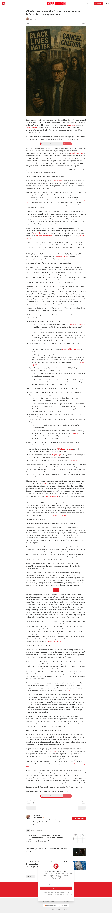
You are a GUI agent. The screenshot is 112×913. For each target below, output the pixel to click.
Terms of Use (64, 892)
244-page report (56, 455)
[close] (71, 864)
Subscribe (98, 3)
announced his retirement (71, 349)
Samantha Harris (55, 170)
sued (37, 254)
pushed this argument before (57, 641)
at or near (71, 125)
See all (29, 876)
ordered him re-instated (43, 236)
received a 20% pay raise (77, 324)
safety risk (36, 233)
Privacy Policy (68, 894)
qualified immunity (76, 153)
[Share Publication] (91, 3)
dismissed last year (62, 256)
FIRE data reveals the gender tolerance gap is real (40, 840)
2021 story (70, 690)
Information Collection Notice (55, 894)
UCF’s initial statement (65, 449)
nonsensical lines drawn (51, 205)
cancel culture (32, 127)
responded (76, 433)
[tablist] (34, 830)
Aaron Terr (33, 869)
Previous (32, 808)
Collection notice (64, 901)
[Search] (88, 3)
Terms (57, 901)
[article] (56, 840)
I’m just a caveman (52, 496)
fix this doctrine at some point (56, 515)
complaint (44, 483)
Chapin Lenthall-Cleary (39, 841)
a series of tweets (57, 181)
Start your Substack (51, 905)
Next (80, 808)
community (52, 751)
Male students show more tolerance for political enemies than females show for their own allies (45, 836)
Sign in (107, 3)
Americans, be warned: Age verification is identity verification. (43, 853)
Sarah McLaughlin (35, 855)
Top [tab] (28, 830)
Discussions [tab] (39, 830)
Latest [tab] (32, 830)
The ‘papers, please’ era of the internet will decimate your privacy (47, 850)
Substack (47, 909)
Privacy (53, 901)
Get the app (64, 905)
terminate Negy (72, 460)
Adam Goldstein (34, 18)
